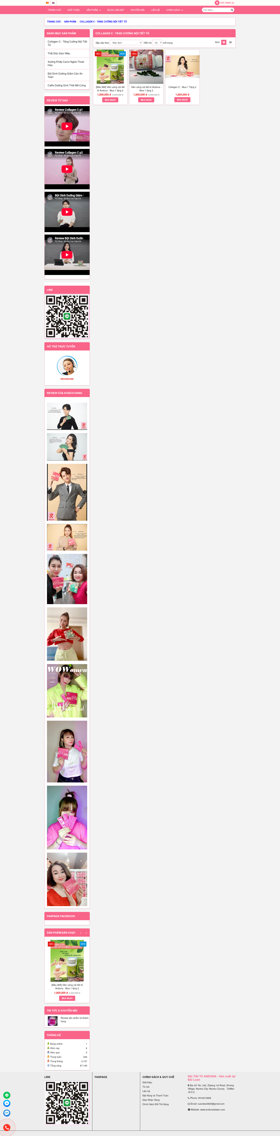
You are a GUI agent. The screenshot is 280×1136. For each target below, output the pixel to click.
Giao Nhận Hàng (151, 1099)
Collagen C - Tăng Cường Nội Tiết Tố (67, 43)
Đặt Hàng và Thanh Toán (155, 1095)
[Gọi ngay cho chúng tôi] (6, 1127)
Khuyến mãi (138, 9)
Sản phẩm (92, 9)
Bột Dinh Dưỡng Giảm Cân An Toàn (65, 75)
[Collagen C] (67, 691)
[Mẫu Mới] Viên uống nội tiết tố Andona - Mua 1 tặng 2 (67, 986)
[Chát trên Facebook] (6, 1103)
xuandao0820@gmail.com (211, 1103)
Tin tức (146, 1086)
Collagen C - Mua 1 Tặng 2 (182, 87)
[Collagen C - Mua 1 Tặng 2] (182, 67)
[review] (67, 416)
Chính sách (173, 9)
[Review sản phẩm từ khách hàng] (52, 1025)
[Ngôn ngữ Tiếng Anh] (53, 3)
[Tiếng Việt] (47, 3)
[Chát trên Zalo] (6, 1113)
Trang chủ (54, 9)
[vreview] (67, 579)
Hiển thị (148, 42)
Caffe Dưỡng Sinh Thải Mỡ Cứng (67, 85)
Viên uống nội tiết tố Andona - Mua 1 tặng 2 (146, 88)
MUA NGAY (67, 998)
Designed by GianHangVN (224, 1133)
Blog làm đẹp (115, 9)
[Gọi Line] (6, 1095)
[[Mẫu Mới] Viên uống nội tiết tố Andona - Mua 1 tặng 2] (67, 961)
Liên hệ (155, 9)
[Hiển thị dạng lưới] (223, 42)
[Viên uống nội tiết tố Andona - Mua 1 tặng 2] (146, 67)
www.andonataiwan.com (212, 1109)
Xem (217, 42)
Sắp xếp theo (102, 42)
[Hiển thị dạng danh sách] (230, 42)
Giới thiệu (74, 9)
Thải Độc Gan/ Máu (59, 53)
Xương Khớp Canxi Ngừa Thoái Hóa (66, 63)
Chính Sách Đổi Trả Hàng (155, 1104)
